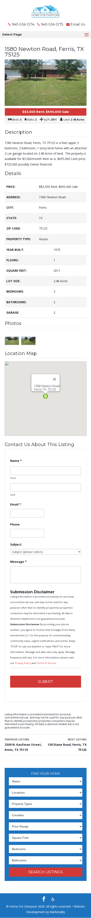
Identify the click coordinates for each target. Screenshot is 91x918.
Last (12, 494)
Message (18, 562)
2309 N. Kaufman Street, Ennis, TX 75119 (23, 745)
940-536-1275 (52, 24)
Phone (15, 524)
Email (15, 504)
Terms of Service (46, 663)
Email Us (77, 24)
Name (16, 461)
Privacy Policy (23, 663)
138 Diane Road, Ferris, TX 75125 (67, 745)
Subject (16, 544)
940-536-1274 (23, 24)
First (13, 478)
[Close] (55, 379)
